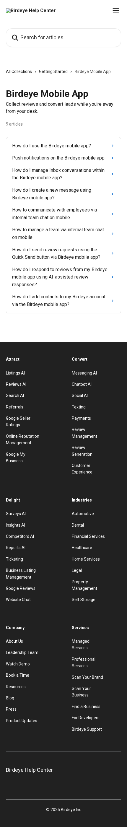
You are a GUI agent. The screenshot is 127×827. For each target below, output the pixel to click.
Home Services (86, 559)
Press (11, 709)
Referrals (14, 407)
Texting (79, 407)
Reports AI (15, 547)
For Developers (86, 717)
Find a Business (86, 706)
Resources (16, 686)
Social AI (80, 395)
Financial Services (88, 536)
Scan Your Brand (87, 677)
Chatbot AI (82, 384)
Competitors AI (20, 536)
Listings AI (15, 373)
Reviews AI (16, 384)
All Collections (19, 71)
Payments (81, 418)
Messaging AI (84, 373)
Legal (77, 570)
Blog (10, 698)
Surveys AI (16, 513)
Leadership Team (22, 652)
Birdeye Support (87, 729)
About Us (14, 641)
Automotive (83, 513)
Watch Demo (18, 664)
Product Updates (21, 720)
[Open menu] (115, 10)
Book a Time (17, 675)
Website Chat (18, 599)
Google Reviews (20, 588)
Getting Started (53, 71)
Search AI (15, 395)
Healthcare (82, 547)
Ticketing (14, 559)
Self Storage (83, 599)
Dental (78, 525)
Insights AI (15, 525)
